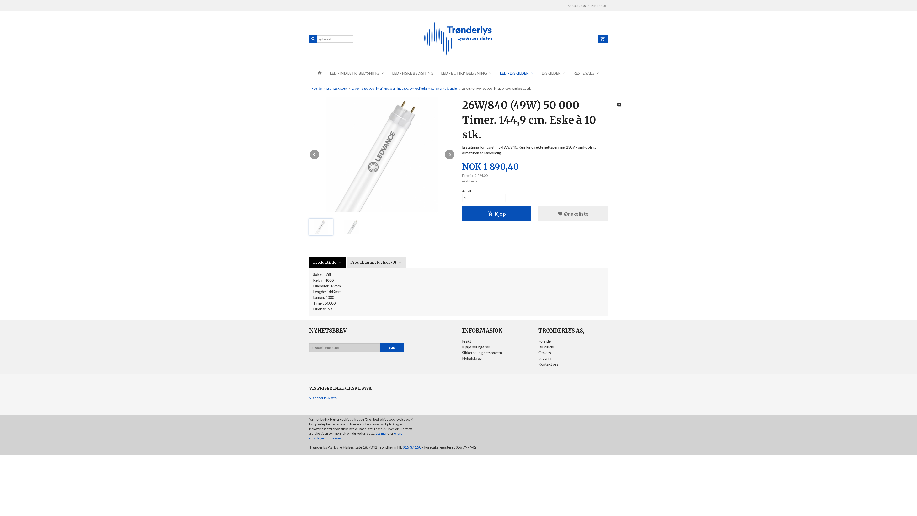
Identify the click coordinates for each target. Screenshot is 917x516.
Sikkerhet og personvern (482, 352)
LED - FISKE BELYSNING (412, 73)
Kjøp (500, 213)
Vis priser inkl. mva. (323, 398)
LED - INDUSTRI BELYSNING (354, 73)
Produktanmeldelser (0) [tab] (373, 262)
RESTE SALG (583, 73)
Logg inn (545, 358)
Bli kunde (546, 346)
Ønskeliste (576, 213)
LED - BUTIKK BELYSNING (464, 73)
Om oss (544, 352)
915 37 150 (412, 447)
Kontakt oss (548, 364)
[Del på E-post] (619, 104)
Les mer (381, 433)
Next (454, 153)
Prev (319, 153)
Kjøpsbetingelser (476, 346)
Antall (466, 191)
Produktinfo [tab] (324, 262)
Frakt (466, 341)
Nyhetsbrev (472, 358)
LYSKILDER (551, 73)
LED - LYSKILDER (514, 73)
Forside (317, 88)
